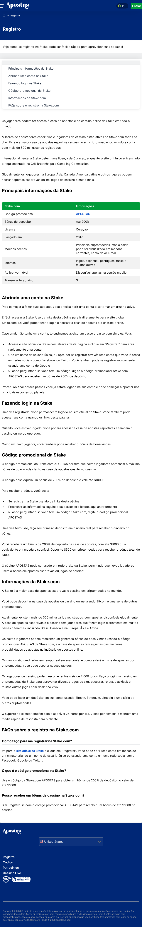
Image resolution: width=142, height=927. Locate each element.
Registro (9, 857)
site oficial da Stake (30, 751)
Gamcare (35, 920)
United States (53, 841)
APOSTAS (83, 214)
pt (124, 6)
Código (8, 862)
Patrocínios (11, 867)
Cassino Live (12, 873)
